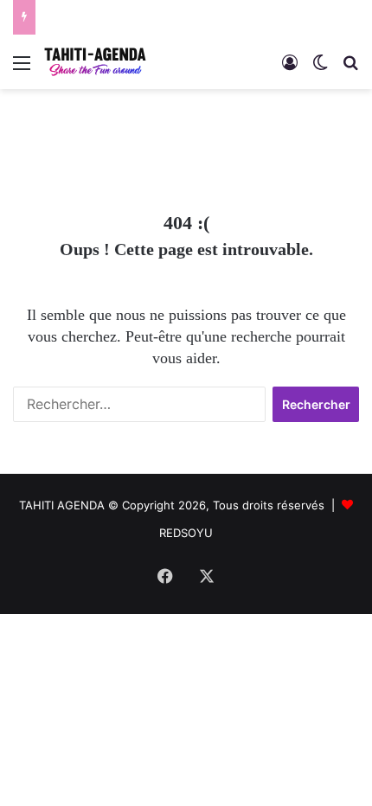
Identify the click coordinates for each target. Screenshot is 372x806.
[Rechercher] (350, 68)
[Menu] (21, 68)
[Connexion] (289, 68)
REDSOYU (186, 533)
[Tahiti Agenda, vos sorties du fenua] (95, 62)
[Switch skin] (320, 68)
